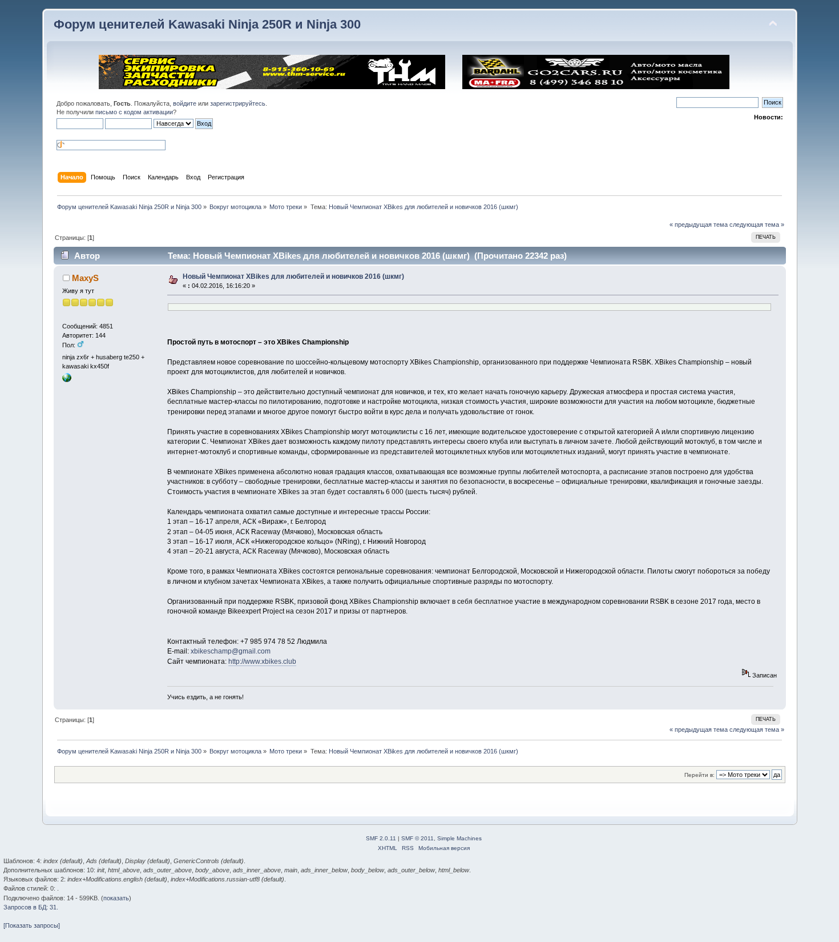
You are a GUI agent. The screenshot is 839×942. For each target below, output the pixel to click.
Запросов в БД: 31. (30, 907)
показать (116, 898)
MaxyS (85, 278)
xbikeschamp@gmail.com (231, 651)
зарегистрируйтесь (237, 103)
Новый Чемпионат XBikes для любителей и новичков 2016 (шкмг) (293, 276)
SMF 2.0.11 (381, 838)
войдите (184, 103)
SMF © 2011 (417, 838)
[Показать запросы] (31, 925)
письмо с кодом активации (134, 112)
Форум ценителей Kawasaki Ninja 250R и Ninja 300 (207, 24)
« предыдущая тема (698, 224)
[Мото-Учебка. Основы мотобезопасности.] (66, 379)
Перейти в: (699, 775)
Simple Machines (459, 838)
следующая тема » (756, 224)
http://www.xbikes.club (262, 662)
